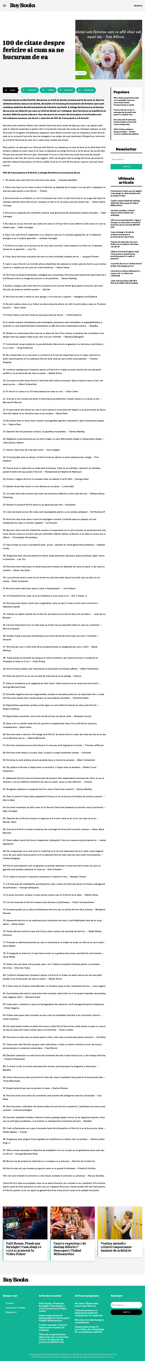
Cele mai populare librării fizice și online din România (124, 282)
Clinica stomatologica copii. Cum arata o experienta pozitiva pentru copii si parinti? (125, 255)
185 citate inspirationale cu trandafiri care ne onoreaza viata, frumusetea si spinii (126, 101)
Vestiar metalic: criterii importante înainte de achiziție (122, 213)
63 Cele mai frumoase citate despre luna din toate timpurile (125, 122)
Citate (81, 73)
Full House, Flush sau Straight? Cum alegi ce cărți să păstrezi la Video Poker (126, 193)
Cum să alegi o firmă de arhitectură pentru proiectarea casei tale (122, 234)
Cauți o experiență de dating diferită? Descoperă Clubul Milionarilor (125, 203)
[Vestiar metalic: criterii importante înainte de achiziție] (120, 1223)
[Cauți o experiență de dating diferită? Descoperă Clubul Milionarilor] (72, 1223)
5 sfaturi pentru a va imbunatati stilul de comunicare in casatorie (89, 1313)
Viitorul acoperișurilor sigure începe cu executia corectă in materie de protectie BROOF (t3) (126, 223)
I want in (126, 166)
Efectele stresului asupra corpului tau (89, 1321)
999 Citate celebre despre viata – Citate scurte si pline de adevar (126, 131)
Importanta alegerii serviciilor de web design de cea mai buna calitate (89, 1329)
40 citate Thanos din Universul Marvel (86, 1304)
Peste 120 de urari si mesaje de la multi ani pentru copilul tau (125, 112)
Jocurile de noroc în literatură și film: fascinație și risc (126, 265)
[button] (138, 5)
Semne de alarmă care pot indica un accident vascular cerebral (125, 244)
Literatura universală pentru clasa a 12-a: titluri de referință (125, 273)
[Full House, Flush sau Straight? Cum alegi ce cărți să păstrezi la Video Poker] (25, 1223)
